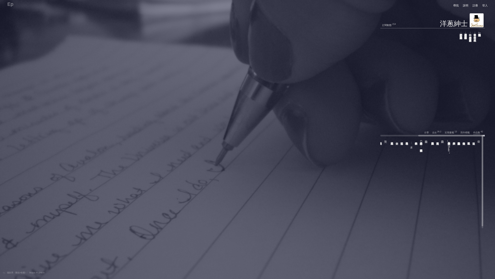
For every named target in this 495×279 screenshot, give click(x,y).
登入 (485, 5)
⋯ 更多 (411, 143)
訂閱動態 (387, 25)
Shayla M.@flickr (37, 272)
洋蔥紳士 (454, 24)
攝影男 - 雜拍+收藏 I (16, 272)
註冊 (475, 5)
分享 (428, 132)
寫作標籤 (466, 132)
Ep (10, 4)
